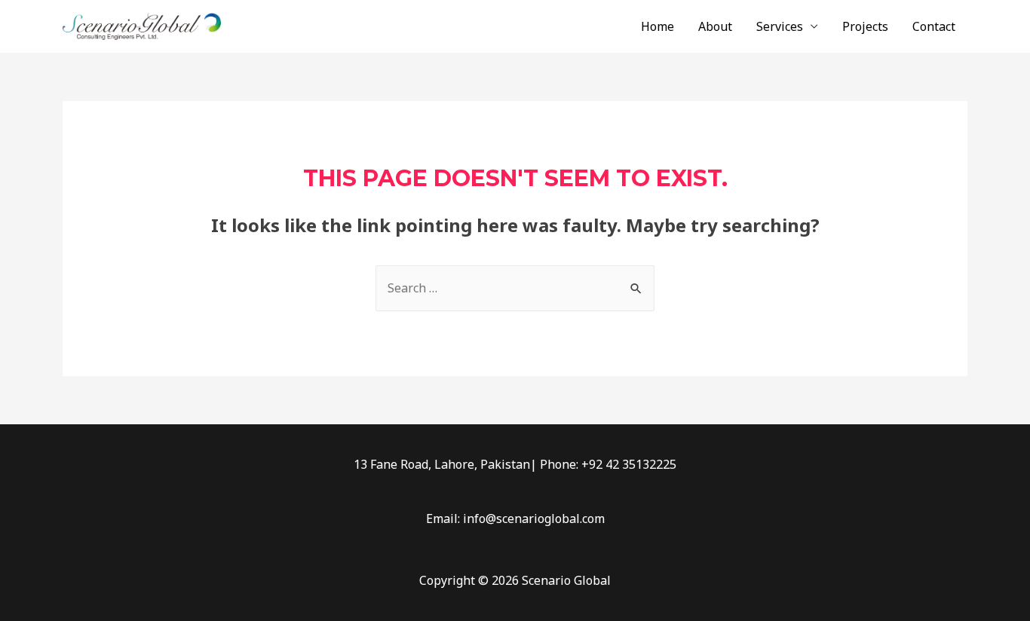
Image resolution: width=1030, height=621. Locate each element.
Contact (933, 26)
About (715, 26)
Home (657, 26)
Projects (865, 26)
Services (779, 26)
